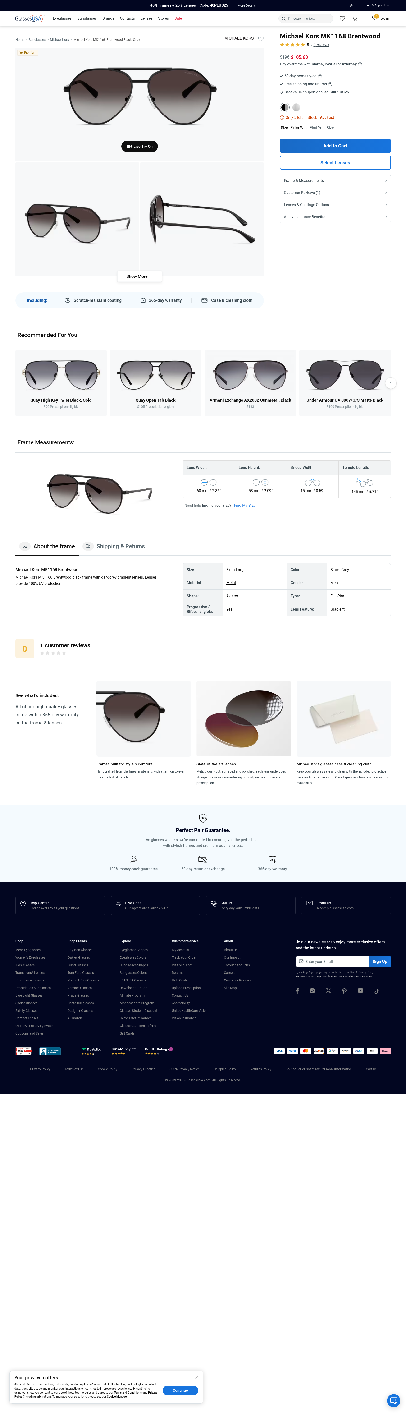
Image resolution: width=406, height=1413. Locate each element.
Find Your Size (322, 127)
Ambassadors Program (137, 1003)
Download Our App (133, 988)
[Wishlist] (342, 18)
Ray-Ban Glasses (80, 950)
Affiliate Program (132, 995)
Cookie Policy (107, 1069)
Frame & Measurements (304, 180)
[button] (23, 1051)
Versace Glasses (80, 988)
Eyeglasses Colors (133, 957)
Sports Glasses (26, 1003)
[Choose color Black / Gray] (285, 107)
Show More (137, 276)
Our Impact (232, 957)
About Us (230, 950)
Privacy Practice (143, 1069)
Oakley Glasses (79, 957)
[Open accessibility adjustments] (351, 5)
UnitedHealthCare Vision (190, 1011)
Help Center (180, 980)
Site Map (230, 988)
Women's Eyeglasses (30, 957)
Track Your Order (184, 957)
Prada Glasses (78, 995)
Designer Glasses (80, 1011)
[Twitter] (328, 991)
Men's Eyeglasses (28, 950)
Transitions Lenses (30, 973)
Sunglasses (37, 39)
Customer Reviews (237, 980)
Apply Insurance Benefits (304, 217)
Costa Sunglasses (81, 1003)
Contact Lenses (26, 1018)
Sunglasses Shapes (134, 965)
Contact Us (180, 995)
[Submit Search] (283, 18)
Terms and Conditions (128, 1392)
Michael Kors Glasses (83, 980)
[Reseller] (160, 1052)
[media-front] (139, 104)
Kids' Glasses (25, 965)
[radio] (42, 654)
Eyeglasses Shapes (134, 950)
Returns (177, 973)
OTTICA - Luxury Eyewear (34, 1026)
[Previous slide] (15, 383)
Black (335, 569)
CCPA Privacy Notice (184, 1069)
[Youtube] (360, 991)
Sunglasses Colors (133, 973)
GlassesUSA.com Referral (138, 1026)
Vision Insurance (184, 1018)
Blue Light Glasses (28, 995)
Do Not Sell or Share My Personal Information (319, 1069)
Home (19, 39)
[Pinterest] (344, 991)
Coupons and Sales (29, 1033)
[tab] (47, 548)
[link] (30, 18)
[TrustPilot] (92, 1052)
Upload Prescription (186, 988)
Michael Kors (59, 39)
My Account (180, 950)
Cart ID (371, 1069)
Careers (229, 973)
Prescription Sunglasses (33, 988)
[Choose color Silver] (296, 107)
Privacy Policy (365, 972)
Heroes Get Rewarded (136, 1018)
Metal (231, 582)
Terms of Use (347, 972)
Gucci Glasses (78, 965)
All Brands (75, 1018)
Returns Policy (260, 1069)
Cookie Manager (117, 1396)
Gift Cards (127, 1033)
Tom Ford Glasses (81, 973)
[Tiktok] (376, 991)
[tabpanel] (203, 589)
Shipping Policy (225, 1069)
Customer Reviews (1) (302, 192)
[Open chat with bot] (393, 1400)
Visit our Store (182, 965)
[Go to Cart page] (355, 18)
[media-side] (202, 219)
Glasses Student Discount (138, 1011)
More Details (246, 5)
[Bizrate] (124, 1052)
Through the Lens (237, 965)
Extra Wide (299, 127)
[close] (197, 1377)
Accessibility (181, 1003)
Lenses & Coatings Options (306, 205)
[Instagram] (312, 991)
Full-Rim (337, 596)
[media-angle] (77, 219)
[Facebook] (297, 991)
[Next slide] (391, 383)
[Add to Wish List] (261, 38)
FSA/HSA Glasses (133, 980)
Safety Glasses (26, 1011)
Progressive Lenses (29, 980)
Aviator (232, 596)
